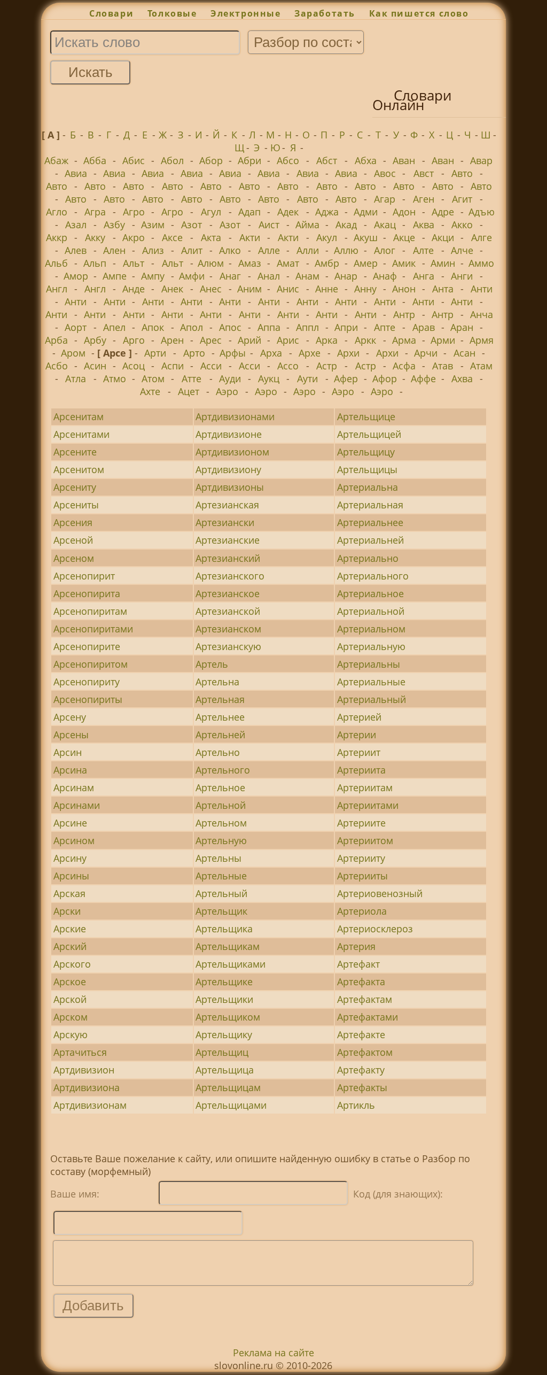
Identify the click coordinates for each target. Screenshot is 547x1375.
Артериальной (370, 611)
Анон (404, 288)
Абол (172, 160)
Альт (133, 263)
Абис (133, 160)
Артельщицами (231, 1105)
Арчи (425, 352)
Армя (482, 340)
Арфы (233, 352)
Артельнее (220, 716)
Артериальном (371, 628)
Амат (288, 263)
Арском (70, 1016)
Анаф (385, 275)
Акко (462, 224)
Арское (69, 981)
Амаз (249, 263)
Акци (443, 237)
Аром (73, 352)
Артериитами (367, 805)
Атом (153, 378)
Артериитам (365, 787)
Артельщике (224, 981)
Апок (153, 327)
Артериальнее (370, 522)
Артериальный (371, 699)
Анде (133, 288)
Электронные (245, 13)
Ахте (150, 391)
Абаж (56, 160)
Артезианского (230, 575)
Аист (269, 224)
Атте (191, 378)
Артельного (223, 769)
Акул (326, 237)
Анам (307, 275)
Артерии (356, 734)
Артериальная (370, 504)
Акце (404, 237)
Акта (211, 237)
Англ (56, 288)
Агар (384, 198)
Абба (94, 160)
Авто (462, 173)
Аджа (327, 211)
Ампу (153, 275)
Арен (172, 340)
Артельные (221, 875)
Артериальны (368, 664)
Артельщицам (228, 1087)
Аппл (307, 327)
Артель (212, 664)
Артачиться (80, 1052)
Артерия (356, 946)
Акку (95, 237)
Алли (307, 250)
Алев (76, 250)
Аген (423, 198)
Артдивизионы (230, 487)
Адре (443, 211)
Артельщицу (366, 451)
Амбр (327, 263)
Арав (423, 327)
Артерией (359, 716)
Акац (385, 224)
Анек (172, 288)
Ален (114, 250)
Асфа (404, 365)
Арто (194, 352)
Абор (211, 160)
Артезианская (227, 504)
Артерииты (362, 875)
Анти (482, 288)
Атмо (114, 378)
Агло (56, 211)
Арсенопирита (86, 593)
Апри (346, 327)
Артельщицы (367, 469)
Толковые (172, 13)
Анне (326, 288)
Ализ (153, 250)
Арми (443, 340)
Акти (249, 237)
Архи (348, 352)
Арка (327, 340)
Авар (481, 160)
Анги (462, 275)
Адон (404, 211)
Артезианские (228, 540)
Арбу (95, 340)
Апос (230, 327)
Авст (423, 173)
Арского (72, 963)
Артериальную (371, 646)
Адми (366, 211)
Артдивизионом (232, 451)
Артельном (221, 822)
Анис (288, 288)
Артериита (361, 769)
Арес (211, 340)
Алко (230, 250)
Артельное (220, 787)
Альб (56, 263)
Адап (249, 211)
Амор (76, 275)
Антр (404, 314)
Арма (404, 340)
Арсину (70, 858)
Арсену (69, 716)
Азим (153, 224)
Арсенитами (81, 434)
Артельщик (221, 911)
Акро (133, 237)
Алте (423, 250)
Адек (288, 211)
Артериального (373, 575)
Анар (345, 275)
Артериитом (365, 840)
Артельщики (224, 999)
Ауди (230, 378)
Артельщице (366, 416)
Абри (249, 160)
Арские (69, 928)
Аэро (227, 391)
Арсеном (73, 558)
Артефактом (365, 1052)
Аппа (268, 327)
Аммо (481, 263)
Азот (191, 224)
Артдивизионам (90, 1105)
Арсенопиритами (93, 628)
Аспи (172, 365)
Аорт (76, 327)
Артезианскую (228, 646)
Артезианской (228, 611)
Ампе (115, 275)
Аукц (268, 378)
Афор (384, 378)
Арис (288, 340)
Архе (310, 352)
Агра (95, 211)
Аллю (346, 250)
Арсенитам (78, 416)
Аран (461, 327)
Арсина (70, 769)
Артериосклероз (375, 928)
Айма (307, 224)
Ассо (288, 365)
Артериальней (370, 540)
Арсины (71, 875)
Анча (481, 314)
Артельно (218, 752)
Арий (249, 340)
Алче (462, 250)
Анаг (230, 275)
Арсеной (73, 540)
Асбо (56, 365)
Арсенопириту (86, 681)
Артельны (218, 858)
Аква (423, 224)
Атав (442, 365)
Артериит (358, 752)
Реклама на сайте (273, 1352)
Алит (191, 250)
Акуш (366, 237)
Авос (385, 173)
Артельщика (224, 928)
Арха (271, 352)
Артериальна (367, 487)
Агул (211, 211)
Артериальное (370, 593)
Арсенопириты (87, 699)
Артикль (356, 1105)
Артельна (217, 681)
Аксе (172, 237)
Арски (67, 911)
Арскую (70, 1034)
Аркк (365, 340)
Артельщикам (228, 946)
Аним (249, 288)
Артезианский (228, 558)
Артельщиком (228, 1016)
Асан (464, 352)
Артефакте (361, 1034)
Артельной (221, 805)
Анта (443, 288)
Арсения (72, 522)
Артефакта (361, 981)
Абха (366, 160)
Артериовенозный (380, 893)
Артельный (221, 893)
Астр (326, 365)
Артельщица (225, 1069)
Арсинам (73, 787)
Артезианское (228, 593)
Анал (268, 275)
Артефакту (361, 1069)
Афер (346, 378)
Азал (76, 224)
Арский (70, 946)
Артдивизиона (86, 1087)
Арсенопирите (86, 646)
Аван (404, 160)
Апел (114, 327)
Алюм (211, 263)
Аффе (423, 378)
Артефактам (364, 999)
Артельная (220, 699)
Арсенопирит (84, 575)
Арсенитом (78, 469)
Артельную (221, 840)
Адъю (481, 211)
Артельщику (224, 1034)
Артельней (220, 734)
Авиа (76, 173)
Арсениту (74, 487)
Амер (366, 263)
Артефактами (367, 1016)
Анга (423, 275)
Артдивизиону (228, 469)
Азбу (114, 224)
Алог (384, 250)
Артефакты (362, 1087)
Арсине (70, 822)
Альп (94, 263)
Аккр (56, 237)
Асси (211, 365)
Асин (95, 365)
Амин (443, 263)
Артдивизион (83, 1069)
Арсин (67, 752)
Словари (111, 13)
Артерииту (361, 858)
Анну (365, 288)
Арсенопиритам (90, 611)
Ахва (462, 378)
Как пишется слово (419, 13)
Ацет (188, 391)
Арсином (74, 840)
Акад (346, 224)
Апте (384, 327)
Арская (69, 893)
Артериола (362, 911)
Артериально (367, 558)
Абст (326, 160)
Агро (134, 211)
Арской (70, 999)
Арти (155, 352)
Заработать (324, 13)
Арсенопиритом (90, 664)
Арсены (71, 734)
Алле (269, 250)
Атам (481, 365)
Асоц (133, 365)
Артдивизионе (229, 434)
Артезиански (225, 522)
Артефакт (358, 963)
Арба (56, 340)
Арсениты (76, 504)
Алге (481, 237)
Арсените (75, 451)
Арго (134, 340)
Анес (211, 288)
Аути (307, 378)
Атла (75, 378)
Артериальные (371, 681)
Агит (462, 198)
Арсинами (76, 805)
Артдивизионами (235, 416)
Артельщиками (230, 963)
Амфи (192, 275)
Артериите (361, 822)
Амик (404, 263)
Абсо (288, 160)
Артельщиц (222, 1052)
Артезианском (228, 628)
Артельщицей (369, 434)
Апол (191, 327)
